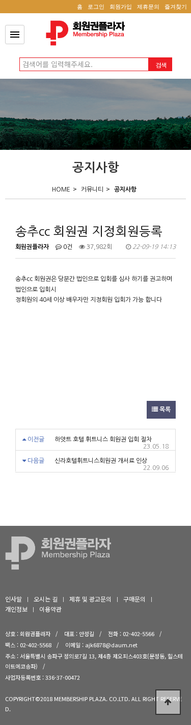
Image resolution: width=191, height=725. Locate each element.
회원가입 (121, 7)
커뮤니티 (92, 189)
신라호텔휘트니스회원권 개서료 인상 (100, 461)
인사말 (13, 598)
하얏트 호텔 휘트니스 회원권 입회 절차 (103, 439)
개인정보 (16, 609)
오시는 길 (46, 598)
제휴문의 (148, 7)
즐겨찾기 (176, 7)
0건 (67, 247)
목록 (164, 409)
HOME (61, 189)
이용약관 (50, 609)
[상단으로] (168, 702)
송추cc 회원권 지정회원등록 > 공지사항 (88, 33)
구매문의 (134, 598)
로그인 (96, 7)
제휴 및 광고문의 (90, 598)
